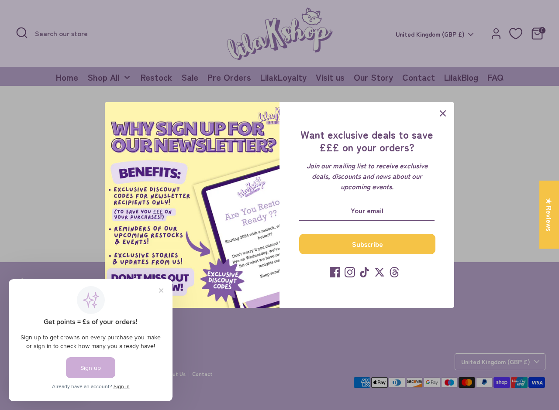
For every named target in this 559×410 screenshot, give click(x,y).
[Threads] (394, 272)
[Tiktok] (364, 272)
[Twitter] (379, 272)
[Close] (442, 113)
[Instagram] (350, 272)
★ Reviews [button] (549, 214)
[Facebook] (335, 272)
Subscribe (367, 244)
